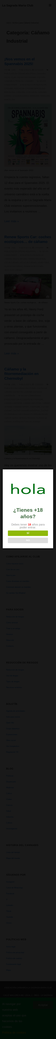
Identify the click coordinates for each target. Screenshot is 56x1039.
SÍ (28, 533)
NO (28, 540)
